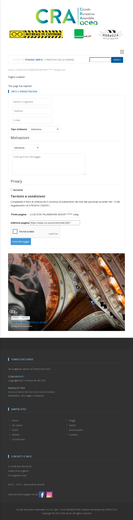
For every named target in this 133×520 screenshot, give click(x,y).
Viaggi (72, 420)
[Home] (66, 15)
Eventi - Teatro (20, 318)
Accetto (18, 189)
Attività (15, 434)
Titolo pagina (18, 214)
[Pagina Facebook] (42, 494)
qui (16, 368)
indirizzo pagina (20, 222)
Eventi (15, 429)
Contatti (73, 434)
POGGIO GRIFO (34, 59)
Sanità (72, 425)
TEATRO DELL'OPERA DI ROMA (29, 322)
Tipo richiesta (19, 129)
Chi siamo (17, 425)
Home (11, 69)
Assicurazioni (76, 429)
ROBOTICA (111, 509)
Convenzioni (18, 439)
